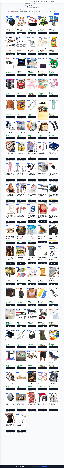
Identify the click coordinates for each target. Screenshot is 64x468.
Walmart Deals (43, 1)
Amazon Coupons (36, 1)
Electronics (21, 11)
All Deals (32, 1)
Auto (51, 11)
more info (38, 3)
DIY (32, 11)
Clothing (13, 11)
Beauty (43, 11)
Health (47, 11)
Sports (36, 11)
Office (54, 11)
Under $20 (47, 1)
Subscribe (44, 466)
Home (17, 11)
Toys (39, 11)
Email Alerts (56, 1)
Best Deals (52, 1)
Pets (29, 11)
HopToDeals (9, 1)
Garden (26, 11)
